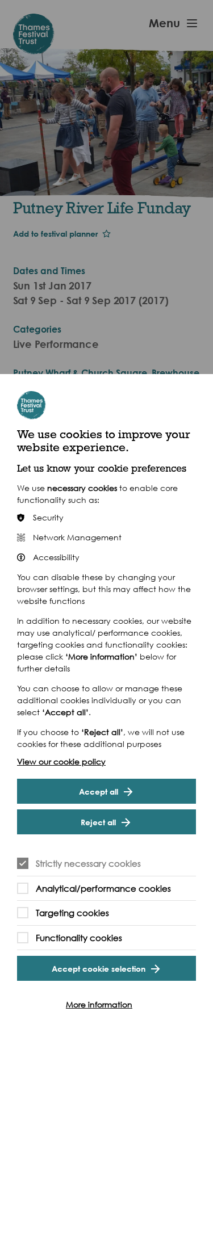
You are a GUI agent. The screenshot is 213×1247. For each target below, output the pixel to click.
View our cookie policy (61, 761)
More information (99, 1004)
